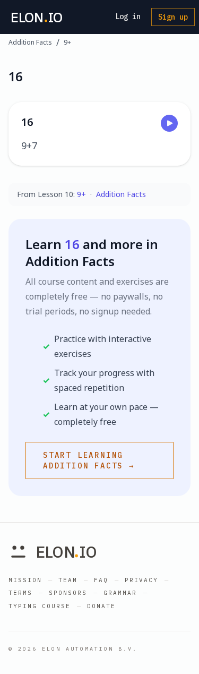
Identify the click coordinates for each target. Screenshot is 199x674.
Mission (25, 580)
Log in (128, 16)
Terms (20, 592)
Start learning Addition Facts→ (89, 460)
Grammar (120, 592)
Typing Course (39, 606)
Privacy (141, 580)
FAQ (101, 580)
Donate (101, 606)
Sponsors (68, 592)
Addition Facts (30, 42)
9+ (67, 42)
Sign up (173, 17)
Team (67, 580)
